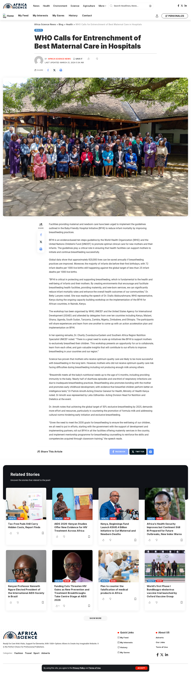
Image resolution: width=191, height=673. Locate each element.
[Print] (61, 70)
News (20, 518)
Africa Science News (59, 59)
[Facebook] (178, 6)
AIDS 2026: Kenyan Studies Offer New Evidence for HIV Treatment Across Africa (70, 527)
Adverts (45, 653)
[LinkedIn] (185, 6)
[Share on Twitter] (54, 70)
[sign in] (156, 15)
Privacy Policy (79, 668)
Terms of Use (95, 668)
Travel (28, 653)
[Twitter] (182, 6)
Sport (36, 653)
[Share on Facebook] (48, 70)
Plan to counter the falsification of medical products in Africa (114, 589)
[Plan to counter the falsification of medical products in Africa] (118, 566)
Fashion (18, 653)
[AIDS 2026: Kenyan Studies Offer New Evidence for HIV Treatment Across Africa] (72, 504)
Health (39, 30)
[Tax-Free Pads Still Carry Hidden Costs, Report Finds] (26, 504)
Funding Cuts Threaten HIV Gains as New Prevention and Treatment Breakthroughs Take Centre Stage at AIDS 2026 (71, 593)
